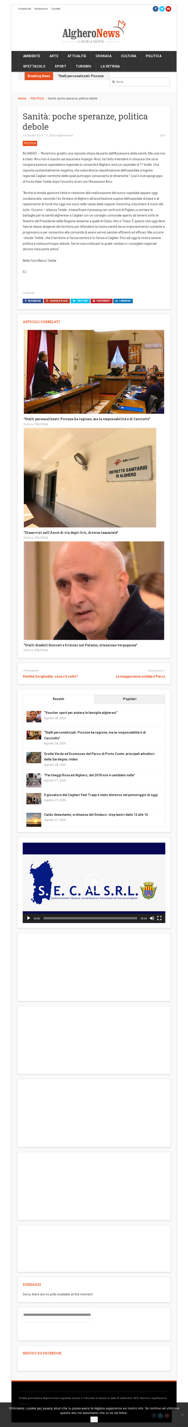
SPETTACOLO (34, 66)
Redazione (41, 8)
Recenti (58, 699)
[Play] (28, 918)
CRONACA (104, 56)
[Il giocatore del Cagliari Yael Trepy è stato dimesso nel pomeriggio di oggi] (33, 798)
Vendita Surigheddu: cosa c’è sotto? (50, 676)
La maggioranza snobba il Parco (140, 676)
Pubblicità (25, 8)
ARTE (54, 56)
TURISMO (83, 66)
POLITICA (153, 56)
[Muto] (152, 918)
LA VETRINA (110, 66)
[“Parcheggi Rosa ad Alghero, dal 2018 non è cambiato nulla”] (33, 780)
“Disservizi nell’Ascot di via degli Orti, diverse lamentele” (71, 532)
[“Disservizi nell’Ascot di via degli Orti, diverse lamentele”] (90, 477)
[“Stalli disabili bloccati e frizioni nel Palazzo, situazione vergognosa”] (94, 590)
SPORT (60, 66)
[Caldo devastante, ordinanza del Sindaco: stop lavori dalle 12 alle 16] (33, 820)
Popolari (129, 699)
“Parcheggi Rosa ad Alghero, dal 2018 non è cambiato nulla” (89, 775)
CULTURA (128, 56)
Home (22, 98)
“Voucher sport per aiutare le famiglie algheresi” (81, 713)
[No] (182, 1415)
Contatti (55, 8)
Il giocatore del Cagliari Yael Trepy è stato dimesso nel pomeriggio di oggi (101, 795)
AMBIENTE (31, 56)
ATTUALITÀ (77, 56)
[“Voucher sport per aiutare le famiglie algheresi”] (33, 716)
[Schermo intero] (159, 918)
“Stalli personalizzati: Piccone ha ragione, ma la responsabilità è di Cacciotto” (87, 419)
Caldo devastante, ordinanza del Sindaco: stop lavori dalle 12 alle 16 (96, 814)
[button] (94, 883)
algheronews (64, 135)
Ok (94, 1419)
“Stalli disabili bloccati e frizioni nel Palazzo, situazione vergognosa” (80, 645)
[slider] (90, 918)
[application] (94, 883)
